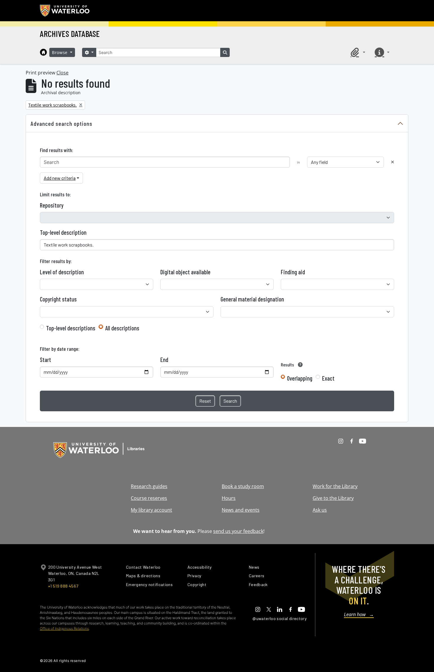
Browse (60, 52)
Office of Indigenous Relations (64, 628)
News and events (241, 510)
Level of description (62, 271)
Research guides (149, 486)
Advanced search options (61, 123)
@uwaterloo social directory (279, 618)
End (164, 359)
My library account (151, 510)
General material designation (252, 299)
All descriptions (122, 328)
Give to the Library (333, 498)
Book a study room (243, 486)
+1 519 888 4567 (63, 585)
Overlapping (299, 378)
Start (45, 359)
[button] (357, 52)
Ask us (320, 510)
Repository (51, 205)
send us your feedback (238, 531)
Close (62, 72)
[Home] (43, 52)
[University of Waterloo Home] (65, 11)
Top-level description (63, 232)
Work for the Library (335, 486)
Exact (328, 378)
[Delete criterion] (392, 162)
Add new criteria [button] (60, 178)
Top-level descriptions (70, 328)
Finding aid (293, 271)
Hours (229, 498)
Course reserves (149, 498)
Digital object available (185, 271)
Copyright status (58, 299)
